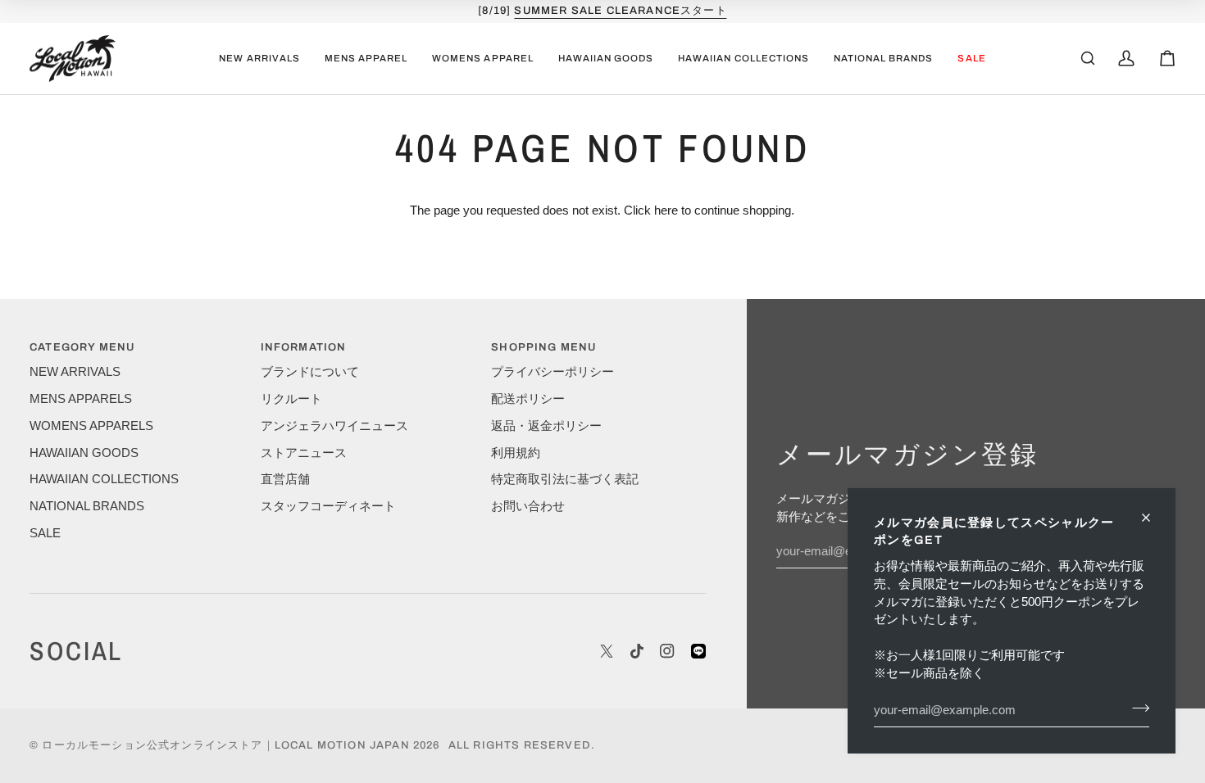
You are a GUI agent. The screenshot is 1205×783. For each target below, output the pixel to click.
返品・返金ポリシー (546, 425)
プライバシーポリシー (552, 371)
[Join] (1135, 708)
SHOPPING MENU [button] (543, 347)
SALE (45, 533)
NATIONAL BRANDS (87, 506)
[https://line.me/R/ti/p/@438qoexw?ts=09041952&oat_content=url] (698, 651)
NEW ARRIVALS (75, 371)
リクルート (291, 398)
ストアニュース (304, 452)
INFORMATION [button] (304, 347)
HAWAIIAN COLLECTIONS (104, 479)
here (666, 210)
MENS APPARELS (81, 398)
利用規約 (515, 452)
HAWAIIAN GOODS (84, 452)
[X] (606, 651)
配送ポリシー (528, 398)
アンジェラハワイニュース (334, 425)
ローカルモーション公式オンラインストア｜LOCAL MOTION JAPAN (225, 745)
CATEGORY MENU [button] (82, 347)
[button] (366, 59)
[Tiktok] (636, 651)
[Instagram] (667, 651)
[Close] (1152, 517)
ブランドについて (310, 371)
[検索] (1088, 58)
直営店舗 (285, 479)
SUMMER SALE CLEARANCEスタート (620, 10)
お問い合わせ (528, 506)
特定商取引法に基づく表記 (565, 479)
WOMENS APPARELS (91, 425)
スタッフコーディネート (328, 506)
